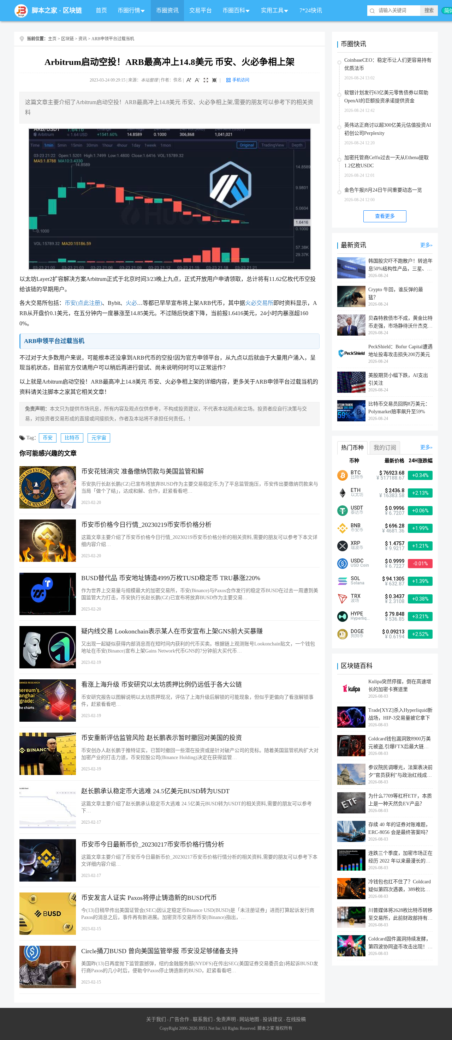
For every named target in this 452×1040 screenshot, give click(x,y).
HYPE (357, 614)
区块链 (72, 10)
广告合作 (179, 1019)
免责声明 (226, 1019)
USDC (357, 561)
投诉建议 (272, 1019)
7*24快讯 (310, 10)
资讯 (82, 38)
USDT (357, 508)
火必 (131, 303)
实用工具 (272, 10)
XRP (355, 543)
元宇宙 (98, 437)
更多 (425, 245)
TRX (356, 596)
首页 (101, 10)
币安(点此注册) (83, 303)
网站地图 (249, 1019)
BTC (356, 472)
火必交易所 (259, 303)
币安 (48, 437)
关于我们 (156, 1019)
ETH (356, 490)
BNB (356, 525)
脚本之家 (44, 10)
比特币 (72, 437)
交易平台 (200, 10)
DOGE (357, 631)
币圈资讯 (167, 10)
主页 (52, 38)
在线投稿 (296, 1019)
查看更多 (385, 216)
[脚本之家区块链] (21, 11)
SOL (355, 578)
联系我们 (203, 1019)
